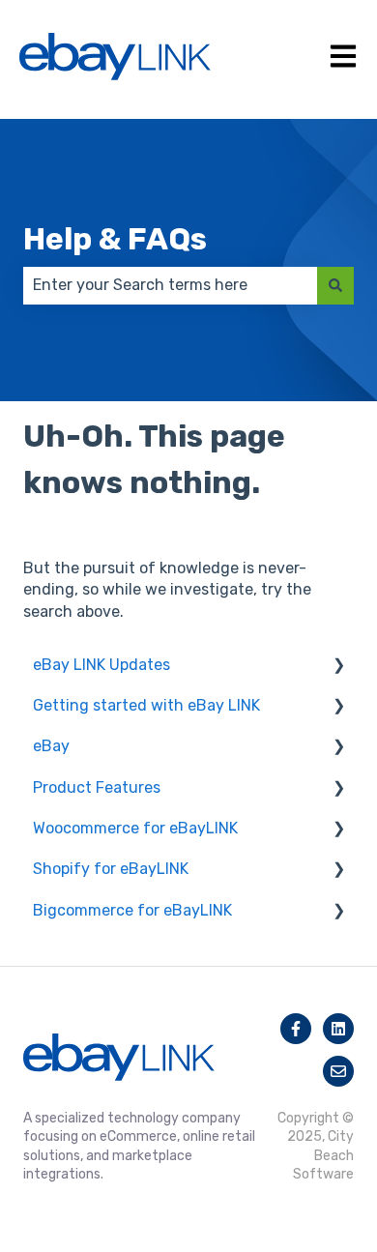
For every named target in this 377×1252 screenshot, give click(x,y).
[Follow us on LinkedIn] (338, 1028)
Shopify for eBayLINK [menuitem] (110, 868)
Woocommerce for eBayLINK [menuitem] (135, 828)
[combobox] (170, 285)
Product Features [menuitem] (96, 787)
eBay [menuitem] (51, 746)
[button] (338, 666)
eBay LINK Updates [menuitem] (101, 664)
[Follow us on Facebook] (295, 1028)
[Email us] (338, 1071)
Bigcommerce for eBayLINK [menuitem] (132, 910)
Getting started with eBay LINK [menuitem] (146, 705)
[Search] (335, 285)
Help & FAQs (115, 238)
